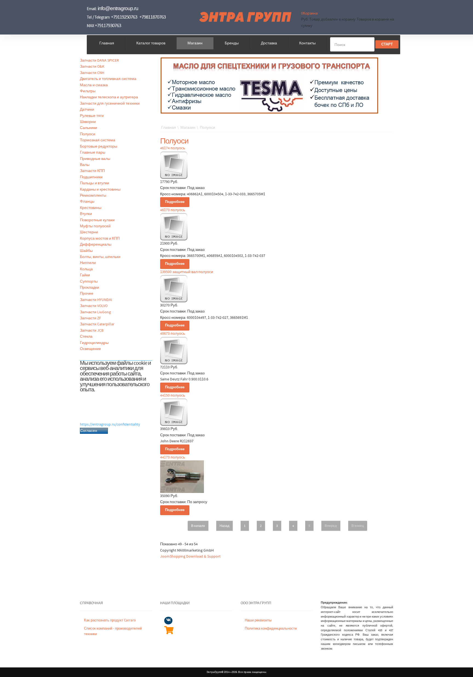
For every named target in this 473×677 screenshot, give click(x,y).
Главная (106, 43)
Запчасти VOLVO (94, 306)
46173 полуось (172, 210)
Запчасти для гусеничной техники (110, 103)
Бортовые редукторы (98, 146)
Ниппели (88, 263)
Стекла (86, 336)
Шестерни (89, 232)
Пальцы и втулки (94, 183)
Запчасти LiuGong (95, 312)
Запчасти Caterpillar (97, 324)
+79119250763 (124, 17)
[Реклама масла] (269, 85)
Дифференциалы (95, 244)
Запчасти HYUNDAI (96, 300)
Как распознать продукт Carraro (110, 620)
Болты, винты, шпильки (100, 257)
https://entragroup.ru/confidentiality (110, 424)
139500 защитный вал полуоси (186, 272)
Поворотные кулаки (97, 220)
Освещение (90, 349)
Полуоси (87, 134)
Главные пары (92, 152)
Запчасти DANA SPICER (99, 60)
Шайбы (86, 251)
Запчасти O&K (92, 66)
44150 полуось (172, 395)
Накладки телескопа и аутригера (109, 97)
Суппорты (89, 281)
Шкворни (88, 122)
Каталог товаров (150, 43)
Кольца (86, 269)
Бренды (232, 43)
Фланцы (87, 201)
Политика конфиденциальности (271, 629)
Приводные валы (95, 159)
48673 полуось (172, 333)
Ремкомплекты (93, 195)
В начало (198, 526)
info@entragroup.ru (118, 8)
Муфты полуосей (95, 226)
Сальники (88, 128)
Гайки (85, 275)
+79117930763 (108, 25)
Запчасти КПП (92, 171)
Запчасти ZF (90, 318)
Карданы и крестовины (100, 189)
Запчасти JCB (91, 330)
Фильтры (88, 91)
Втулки (86, 214)
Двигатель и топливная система (108, 79)
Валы (85, 165)
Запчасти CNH (92, 73)
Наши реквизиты (258, 620)
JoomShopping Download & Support (190, 556)
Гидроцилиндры (94, 343)
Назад (224, 526)
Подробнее (174, 202)
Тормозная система (97, 140)
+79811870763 (152, 17)
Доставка (269, 43)
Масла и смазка (94, 85)
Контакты (307, 43)
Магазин (195, 43)
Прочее (86, 293)
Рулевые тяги (92, 116)
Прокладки (89, 287)
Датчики (87, 109)
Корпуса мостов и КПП (100, 238)
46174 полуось (172, 148)
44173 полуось (172, 457)
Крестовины (90, 208)
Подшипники (91, 177)
